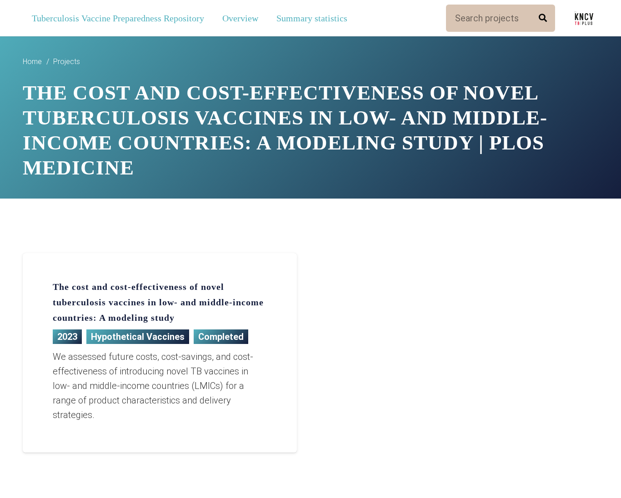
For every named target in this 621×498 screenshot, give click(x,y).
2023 (67, 336)
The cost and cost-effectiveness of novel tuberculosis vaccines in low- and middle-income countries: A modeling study (158, 302)
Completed (221, 336)
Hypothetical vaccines (138, 336)
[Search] (543, 18)
